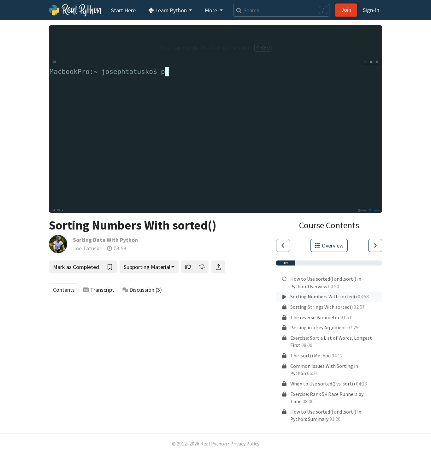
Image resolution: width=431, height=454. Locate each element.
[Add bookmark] (110, 266)
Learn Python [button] (171, 10)
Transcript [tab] (102, 289)
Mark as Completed (76, 267)
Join (346, 9)
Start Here (123, 10)
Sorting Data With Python (105, 239)
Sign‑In (371, 10)
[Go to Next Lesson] (375, 245)
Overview (333, 245)
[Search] (237, 10)
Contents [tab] (64, 289)
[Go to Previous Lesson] (283, 245)
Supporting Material (147, 267)
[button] (188, 266)
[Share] (218, 266)
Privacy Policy (244, 444)
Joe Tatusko (88, 248)
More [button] (211, 10)
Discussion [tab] (145, 289)
